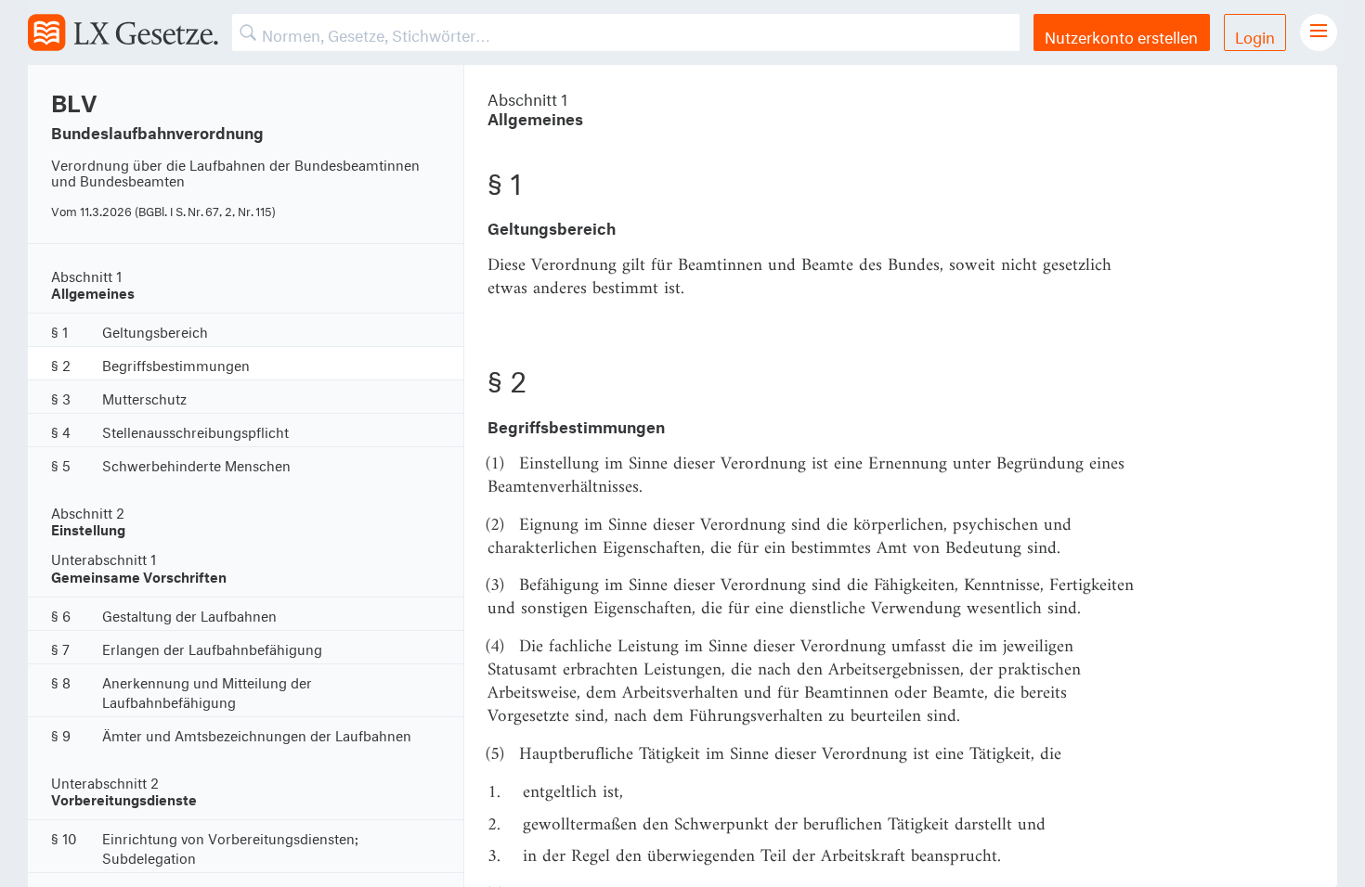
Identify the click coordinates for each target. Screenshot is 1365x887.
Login (1255, 34)
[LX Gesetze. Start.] (123, 32)
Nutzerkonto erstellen (1121, 34)
